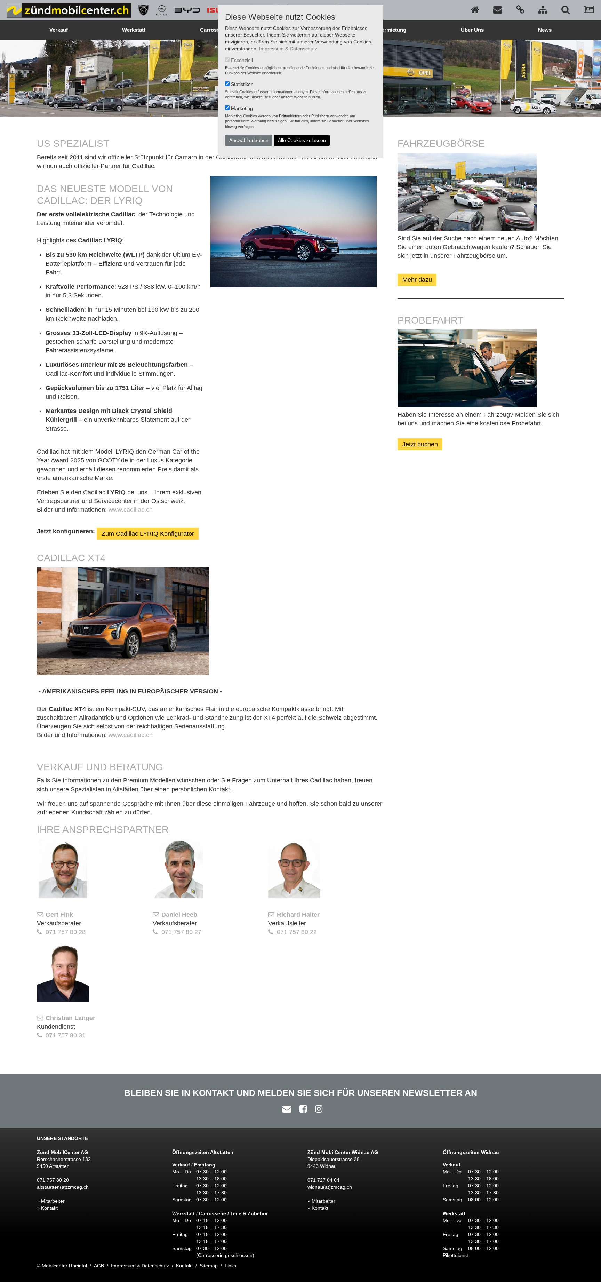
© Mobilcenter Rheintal (62, 1265)
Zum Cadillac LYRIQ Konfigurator (148, 533)
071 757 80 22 (297, 932)
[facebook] (301, 1109)
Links (230, 1265)
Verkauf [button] (58, 30)
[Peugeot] (140, 10)
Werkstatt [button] (133, 30)
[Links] (520, 10)
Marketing (242, 108)
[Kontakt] (497, 10)
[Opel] (158, 10)
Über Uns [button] (472, 30)
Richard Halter (298, 914)
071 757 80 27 (181, 932)
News (545, 30)
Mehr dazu (417, 279)
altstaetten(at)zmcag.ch (63, 1187)
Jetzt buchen (420, 444)
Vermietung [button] (392, 30)
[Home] (475, 10)
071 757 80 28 (66, 932)
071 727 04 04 (323, 1180)
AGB (99, 1265)
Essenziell (242, 60)
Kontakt (184, 1265)
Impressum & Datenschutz (288, 48)
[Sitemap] (542, 10)
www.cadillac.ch (131, 509)
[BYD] (184, 10)
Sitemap (209, 1265)
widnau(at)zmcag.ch (329, 1187)
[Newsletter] (589, 10)
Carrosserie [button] (214, 30)
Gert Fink (59, 914)
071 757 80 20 (53, 1180)
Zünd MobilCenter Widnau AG (342, 1152)
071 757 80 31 (66, 1035)
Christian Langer (70, 1017)
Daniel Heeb (179, 914)
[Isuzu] (216, 10)
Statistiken (242, 84)
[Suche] (565, 10)
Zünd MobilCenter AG (62, 1152)
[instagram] (317, 1109)
